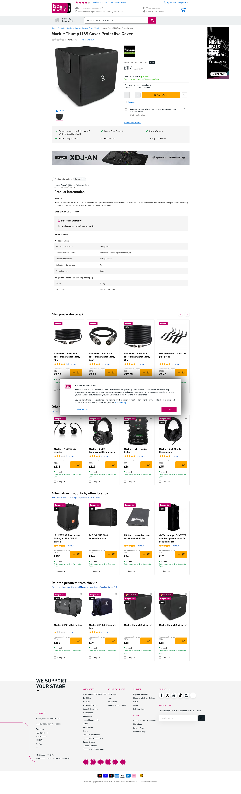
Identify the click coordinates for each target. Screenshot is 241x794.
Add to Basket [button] (163, 95)
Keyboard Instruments (91, 734)
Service (137, 689)
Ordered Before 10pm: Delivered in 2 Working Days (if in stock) (102, 11)
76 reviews (105, 364)
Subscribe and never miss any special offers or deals (180, 710)
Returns (136, 701)
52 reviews (140, 364)
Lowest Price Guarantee (155, 11)
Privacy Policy (120, 402)
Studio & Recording (90, 709)
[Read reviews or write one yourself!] (58, 39)
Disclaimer (137, 724)
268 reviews (71, 364)
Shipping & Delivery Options (144, 698)
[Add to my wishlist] (184, 94)
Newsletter (112, 701)
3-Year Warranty (156, 131)
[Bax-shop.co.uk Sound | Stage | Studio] (61, 8)
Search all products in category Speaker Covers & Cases (76, 497)
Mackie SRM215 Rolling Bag (68, 625)
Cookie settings (139, 731)
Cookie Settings (81, 409)
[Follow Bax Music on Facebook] (161, 695)
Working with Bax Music (117, 705)
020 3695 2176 (48, 755)
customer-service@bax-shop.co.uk (56, 758)
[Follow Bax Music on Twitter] (168, 695)
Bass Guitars (88, 727)
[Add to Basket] (76, 372)
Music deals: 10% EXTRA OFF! (95, 694)
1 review (175, 456)
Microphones (88, 712)
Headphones (88, 716)
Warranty (136, 705)
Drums (85, 731)
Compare (61, 481)
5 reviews (70, 456)
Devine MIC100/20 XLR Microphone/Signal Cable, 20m (137, 356)
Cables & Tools (89, 742)
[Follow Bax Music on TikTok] (180, 695)
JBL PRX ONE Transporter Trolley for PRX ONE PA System (67, 538)
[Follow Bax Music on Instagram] (187, 695)
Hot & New (87, 698)
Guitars (85, 723)
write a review (88, 39)
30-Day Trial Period (153, 8)
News (110, 698)
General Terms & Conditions (144, 720)
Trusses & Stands (90, 745)
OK (170, 409)
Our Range (112, 694)
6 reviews (140, 456)
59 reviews (176, 364)
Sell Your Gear (139, 709)
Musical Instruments (91, 720)
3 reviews (105, 456)
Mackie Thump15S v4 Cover (173, 625)
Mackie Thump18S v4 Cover (138, 625)
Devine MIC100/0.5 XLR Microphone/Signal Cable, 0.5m (102, 356)
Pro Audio (86, 701)
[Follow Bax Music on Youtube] (174, 695)
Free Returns (110, 138)
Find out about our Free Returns (48, 724)
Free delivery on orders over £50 (90, 8)
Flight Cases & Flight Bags (93, 749)
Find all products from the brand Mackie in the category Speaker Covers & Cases (86, 587)
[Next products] (187, 314)
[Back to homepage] (57, 19)
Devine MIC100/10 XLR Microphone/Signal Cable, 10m (67, 356)
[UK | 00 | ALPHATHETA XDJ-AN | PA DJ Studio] (121, 158)
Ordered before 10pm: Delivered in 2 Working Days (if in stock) (74, 132)
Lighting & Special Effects (93, 738)
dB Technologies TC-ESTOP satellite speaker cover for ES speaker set (172, 538)
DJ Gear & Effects (90, 705)
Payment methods (140, 694)
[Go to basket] (183, 8)
